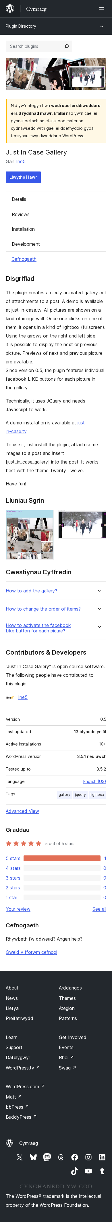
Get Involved (72, 1037)
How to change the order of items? (43, 609)
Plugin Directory (21, 26)
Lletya (12, 1008)
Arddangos (70, 988)
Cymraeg (28, 1143)
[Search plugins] (66, 46)
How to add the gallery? (31, 591)
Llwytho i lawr (23, 177)
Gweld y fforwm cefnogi (31, 952)
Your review (18, 909)
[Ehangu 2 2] (98, 518)
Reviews (21, 214)
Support (14, 1047)
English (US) (94, 781)
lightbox (97, 794)
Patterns (68, 1018)
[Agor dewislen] (103, 8)
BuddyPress (21, 1117)
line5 (21, 161)
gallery (64, 794)
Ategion (67, 1008)
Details (19, 199)
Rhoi (66, 1057)
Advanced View (22, 811)
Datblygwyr (18, 1057)
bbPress (17, 1107)
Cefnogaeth (23, 259)
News (12, 998)
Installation (23, 229)
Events (66, 1047)
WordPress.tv (23, 1068)
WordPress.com (25, 1086)
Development (26, 244)
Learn (12, 1037)
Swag (67, 1068)
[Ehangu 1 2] (46, 518)
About (12, 988)
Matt (14, 1097)
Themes (67, 998)
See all (99, 909)
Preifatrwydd (19, 1018)
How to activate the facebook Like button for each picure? (38, 628)
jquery (80, 794)
